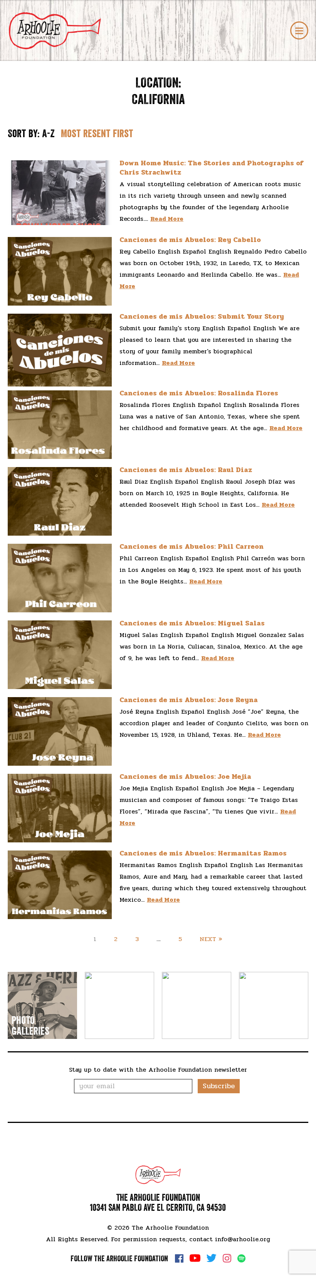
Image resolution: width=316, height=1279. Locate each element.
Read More (166, 219)
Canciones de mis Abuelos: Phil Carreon (191, 546)
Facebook (179, 1258)
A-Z (48, 133)
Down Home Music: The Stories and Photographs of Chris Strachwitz (211, 167)
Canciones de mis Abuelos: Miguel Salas (192, 623)
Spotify (241, 1258)
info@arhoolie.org (242, 1239)
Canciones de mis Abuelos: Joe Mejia (185, 776)
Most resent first (97, 133)
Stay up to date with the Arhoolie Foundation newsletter (158, 1069)
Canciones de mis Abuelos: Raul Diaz (185, 469)
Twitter (212, 1258)
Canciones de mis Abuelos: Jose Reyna (188, 699)
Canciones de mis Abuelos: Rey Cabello (190, 239)
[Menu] (299, 31)
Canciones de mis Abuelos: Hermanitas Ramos (203, 853)
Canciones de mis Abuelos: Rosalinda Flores (198, 393)
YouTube (195, 1258)
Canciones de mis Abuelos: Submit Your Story (201, 316)
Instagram (227, 1258)
